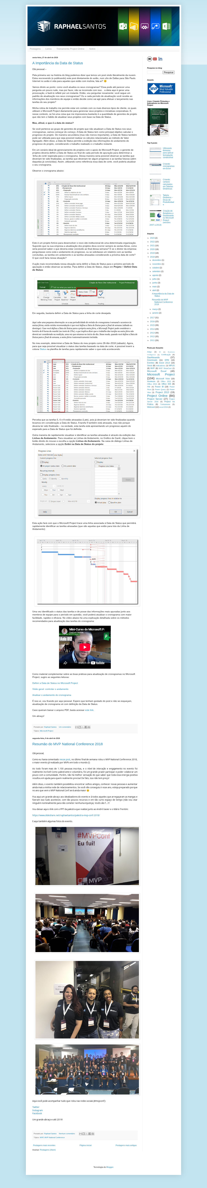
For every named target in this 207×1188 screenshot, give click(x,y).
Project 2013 (162, 392)
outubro (156, 268)
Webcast (151, 407)
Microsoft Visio (163, 379)
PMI (148, 387)
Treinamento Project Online (70, 48)
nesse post (65, 759)
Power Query (160, 389)
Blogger (109, 1167)
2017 (152, 317)
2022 (152, 242)
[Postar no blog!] (79, 727)
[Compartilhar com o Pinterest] (89, 727)
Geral (149, 365)
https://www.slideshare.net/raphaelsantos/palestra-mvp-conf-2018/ (66, 815)
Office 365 (166, 384)
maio (154, 286)
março (155, 309)
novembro (157, 264)
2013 (152, 333)
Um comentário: (65, 727)
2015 (152, 325)
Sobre (92, 48)
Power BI (159, 387)
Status (43, 349)
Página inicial (86, 1145)
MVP (42, 1137)
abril (154, 290)
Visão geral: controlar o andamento (50, 689)
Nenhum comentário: (67, 1134)
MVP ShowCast (165, 368)
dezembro (157, 260)
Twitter (35, 1107)
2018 (152, 257)
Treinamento (165, 404)
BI (160, 352)
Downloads (152, 360)
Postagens (35, 48)
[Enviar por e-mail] (76, 727)
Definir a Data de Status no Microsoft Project (55, 683)
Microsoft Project (46, 731)
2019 (152, 253)
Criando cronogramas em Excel (168, 166)
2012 (152, 336)
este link (89, 710)
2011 (152, 340)
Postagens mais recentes (44, 1145)
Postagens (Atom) (48, 1150)
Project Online (157, 395)
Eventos (150, 363)
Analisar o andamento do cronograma (51, 695)
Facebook (37, 1113)
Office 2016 (152, 384)
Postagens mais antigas (126, 1145)
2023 (152, 238)
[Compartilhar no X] (82, 727)
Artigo (149, 352)
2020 (152, 249)
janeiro (155, 313)
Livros (48, 48)
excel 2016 (163, 407)
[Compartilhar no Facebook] (85, 727)
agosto (155, 275)
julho (154, 279)
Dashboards (153, 357)
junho (155, 283)
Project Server (154, 399)
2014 (152, 329)
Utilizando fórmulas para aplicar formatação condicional (168, 153)
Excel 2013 (164, 363)
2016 (152, 321)
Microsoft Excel (156, 371)
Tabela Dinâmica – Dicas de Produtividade (168, 200)
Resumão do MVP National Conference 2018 (67, 744)
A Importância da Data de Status (57, 63)
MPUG (172, 365)
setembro (156, 271)
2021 (152, 245)
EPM (167, 360)
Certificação (166, 355)
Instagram (37, 1110)
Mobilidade (151, 381)
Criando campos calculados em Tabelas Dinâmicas (168, 184)
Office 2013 (166, 381)
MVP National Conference (54, 1137)
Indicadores (160, 366)
